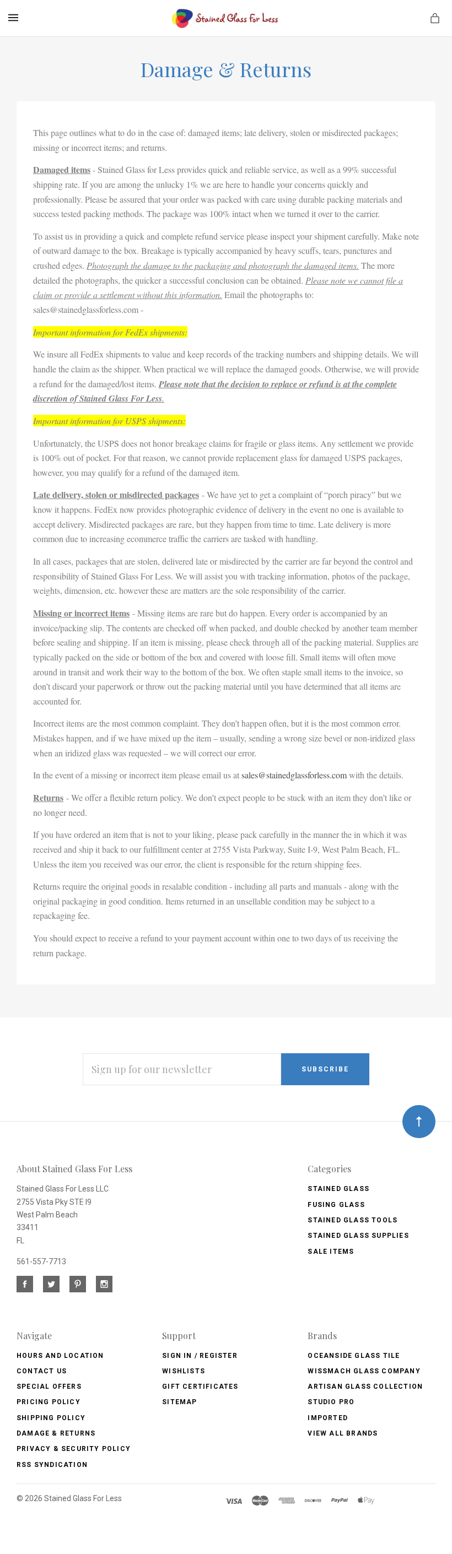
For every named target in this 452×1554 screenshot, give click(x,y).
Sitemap (179, 1402)
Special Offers (49, 1386)
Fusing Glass (336, 1205)
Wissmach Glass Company (364, 1371)
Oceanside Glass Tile (354, 1356)
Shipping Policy (51, 1418)
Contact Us (42, 1371)
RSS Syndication (52, 1465)
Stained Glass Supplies (358, 1235)
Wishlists (183, 1371)
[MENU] (15, 17)
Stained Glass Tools (352, 1220)
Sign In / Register (200, 1356)
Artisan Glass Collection (365, 1386)
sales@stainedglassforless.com (294, 775)
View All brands (343, 1433)
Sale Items (331, 1251)
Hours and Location (60, 1356)
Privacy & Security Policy (74, 1449)
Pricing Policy (48, 1402)
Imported (328, 1418)
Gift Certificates (200, 1386)
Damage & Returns (56, 1433)
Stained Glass (338, 1189)
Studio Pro (331, 1402)
